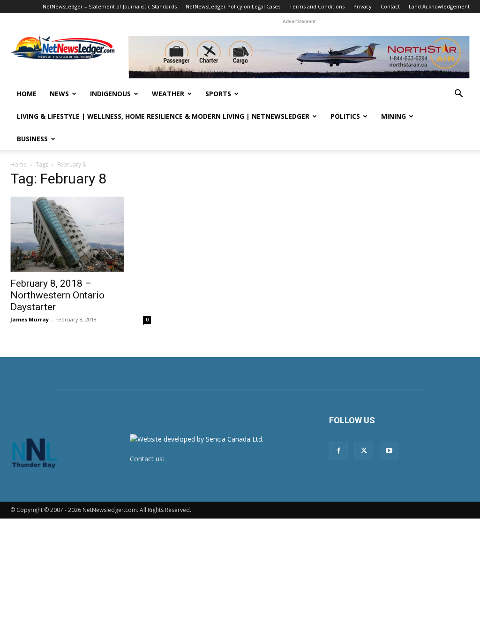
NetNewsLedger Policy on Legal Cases (233, 6)
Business (32, 138)
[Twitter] (363, 451)
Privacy (362, 6)
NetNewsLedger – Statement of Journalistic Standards (110, 6)
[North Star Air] (299, 57)
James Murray (29, 319)
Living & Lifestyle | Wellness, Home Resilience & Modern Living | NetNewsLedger (163, 116)
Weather (168, 93)
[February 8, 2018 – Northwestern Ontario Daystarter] (80, 234)
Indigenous (110, 93)
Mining (393, 116)
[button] (458, 94)
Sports (218, 93)
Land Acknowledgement (439, 6)
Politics (345, 116)
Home (27, 93)
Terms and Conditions (317, 6)
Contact (390, 6)
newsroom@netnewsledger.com (215, 458)
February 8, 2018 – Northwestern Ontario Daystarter (57, 295)
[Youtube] (389, 451)
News (59, 93)
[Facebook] (338, 451)
